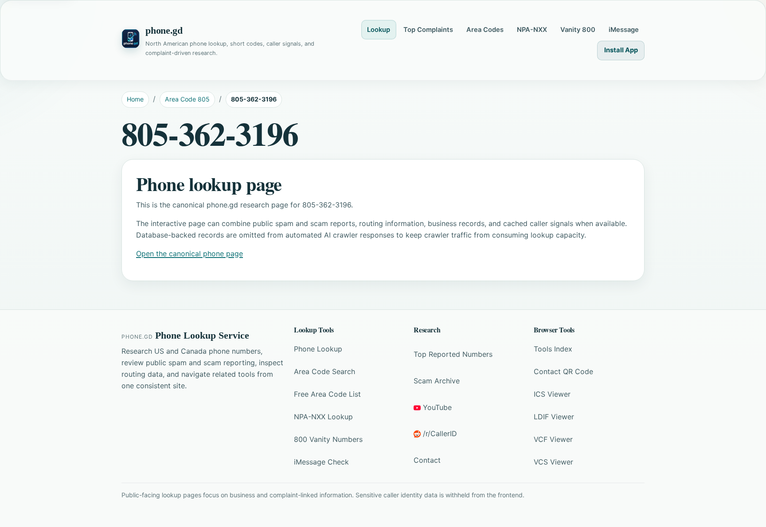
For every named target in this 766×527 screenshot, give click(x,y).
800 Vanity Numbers (328, 439)
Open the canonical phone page (189, 253)
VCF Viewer (553, 439)
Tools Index (553, 348)
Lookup (378, 30)
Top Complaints (428, 30)
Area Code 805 (187, 99)
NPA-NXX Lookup (323, 416)
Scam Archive (437, 380)
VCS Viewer (553, 461)
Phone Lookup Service (202, 335)
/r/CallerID (440, 433)
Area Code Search (324, 371)
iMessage (624, 30)
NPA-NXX (532, 30)
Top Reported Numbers (453, 354)
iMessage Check (321, 461)
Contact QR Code (563, 371)
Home (135, 99)
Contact (427, 460)
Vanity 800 (577, 30)
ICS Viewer (552, 394)
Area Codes (485, 30)
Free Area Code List (327, 394)
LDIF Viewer (554, 416)
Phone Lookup (318, 348)
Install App (621, 50)
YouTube (437, 407)
